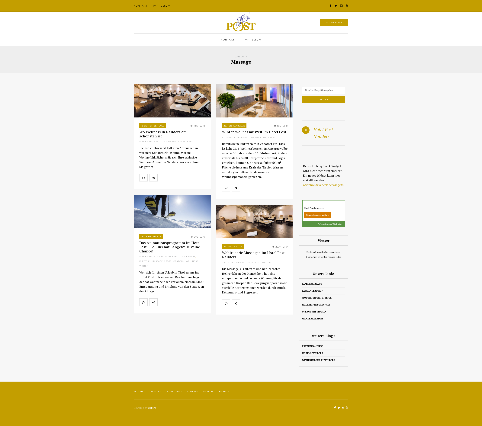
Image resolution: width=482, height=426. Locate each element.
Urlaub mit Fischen (314, 311)
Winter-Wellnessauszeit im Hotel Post (254, 131)
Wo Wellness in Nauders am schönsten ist (163, 134)
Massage (173, 141)
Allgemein (146, 141)
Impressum (161, 5)
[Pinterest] (178, 177)
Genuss (192, 391)
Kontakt (140, 5)
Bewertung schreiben (317, 215)
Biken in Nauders (312, 346)
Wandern (179, 261)
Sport (167, 261)
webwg (152, 407)
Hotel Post (309, 208)
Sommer (140, 391)
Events (224, 391)
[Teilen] (161, 177)
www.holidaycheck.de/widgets (323, 185)
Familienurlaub (312, 283)
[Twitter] (170, 177)
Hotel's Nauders (312, 353)
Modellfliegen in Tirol (317, 297)
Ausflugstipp (162, 256)
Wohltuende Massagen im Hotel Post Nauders (253, 254)
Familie (190, 256)
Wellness (186, 141)
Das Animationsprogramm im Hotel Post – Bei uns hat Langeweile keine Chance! (170, 247)
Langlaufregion (312, 290)
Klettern (145, 261)
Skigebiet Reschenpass (316, 304)
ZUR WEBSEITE (334, 22)
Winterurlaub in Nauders (318, 360)
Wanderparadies (312, 318)
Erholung (160, 141)
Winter (143, 266)
